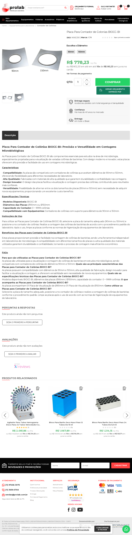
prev (5, 415)
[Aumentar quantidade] (86, 84)
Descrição (10, 135)
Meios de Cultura (98, 19)
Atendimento (58, 485)
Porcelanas (109, 20)
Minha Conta (58, 488)
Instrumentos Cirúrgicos (123, 19)
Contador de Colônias (46, 26)
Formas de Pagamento (38, 497)
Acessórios (49, 20)
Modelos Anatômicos (72, 19)
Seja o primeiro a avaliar (22, 354)
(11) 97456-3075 (12, 485)
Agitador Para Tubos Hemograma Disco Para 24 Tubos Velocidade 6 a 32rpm (22, 424)
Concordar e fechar (102, 529)
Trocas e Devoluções (37, 491)
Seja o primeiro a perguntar (22, 322)
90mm (71, 52)
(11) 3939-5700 (12, 490)
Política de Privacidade (78, 530)
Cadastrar (120, 465)
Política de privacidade (38, 488)
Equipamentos (27, 20)
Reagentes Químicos (85, 19)
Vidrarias (39, 20)
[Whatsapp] (126, 529)
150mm (81, 52)
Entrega (33, 494)
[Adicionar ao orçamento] (113, 91)
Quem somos (35, 485)
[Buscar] (65, 7)
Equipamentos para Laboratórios (22, 26)
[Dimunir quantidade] (86, 80)
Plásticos (60, 20)
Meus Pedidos (58, 491)
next (126, 415)
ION (90, 37)
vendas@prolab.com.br (16, 495)
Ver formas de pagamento (79, 73)
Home (4, 26)
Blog (32, 500)
